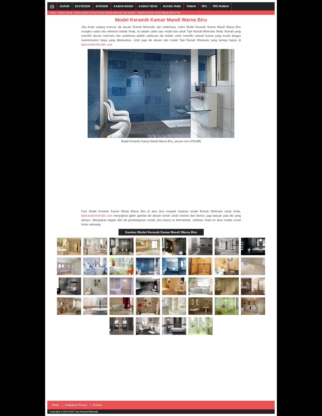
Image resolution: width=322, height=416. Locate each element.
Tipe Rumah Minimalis (86, 411)
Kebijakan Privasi (76, 405)
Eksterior (82, 6)
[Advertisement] (161, 176)
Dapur (64, 6)
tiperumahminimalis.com (96, 44)
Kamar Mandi (123, 6)
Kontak (97, 405)
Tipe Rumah (220, 6)
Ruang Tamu (172, 6)
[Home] (52, 7)
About (55, 405)
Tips (204, 6)
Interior (102, 6)
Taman (191, 6)
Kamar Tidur (148, 6)
